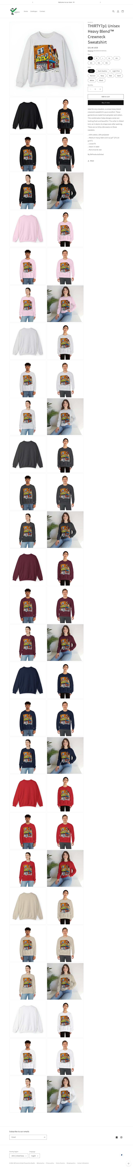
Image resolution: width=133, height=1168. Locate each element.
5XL (106, 63)
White (92, 80)
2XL (116, 58)
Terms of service (60, 1163)
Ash (91, 71)
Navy (102, 76)
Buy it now (106, 103)
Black (101, 80)
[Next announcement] (100, 2)
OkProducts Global (19, 1163)
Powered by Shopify (29, 1163)
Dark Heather (102, 71)
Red (110, 76)
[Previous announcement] (32, 2)
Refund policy (40, 1163)
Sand (119, 76)
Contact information (83, 1163)
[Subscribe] (44, 1137)
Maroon (92, 76)
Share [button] (92, 161)
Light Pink (116, 71)
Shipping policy (71, 1163)
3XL (91, 63)
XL (109, 58)
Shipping (90, 50)
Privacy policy (50, 1163)
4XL (99, 63)
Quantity (90, 85)
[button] (113, 11)
